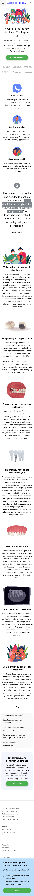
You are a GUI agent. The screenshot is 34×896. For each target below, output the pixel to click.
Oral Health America (8, 832)
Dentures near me (8, 817)
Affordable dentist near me (11, 811)
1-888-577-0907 (18, 57)
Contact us (5, 835)
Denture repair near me (10, 819)
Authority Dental (7, 829)
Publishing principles (9, 850)
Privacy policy (6, 848)
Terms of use (6, 845)
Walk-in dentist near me (10, 814)
